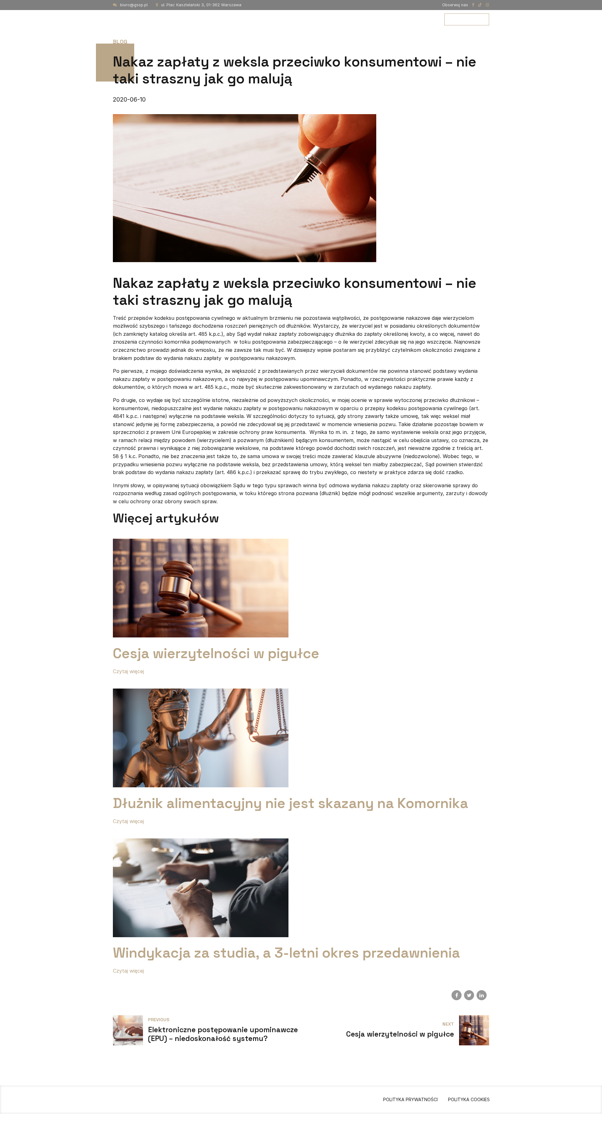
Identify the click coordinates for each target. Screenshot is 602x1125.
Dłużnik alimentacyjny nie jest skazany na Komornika (290, 803)
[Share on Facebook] (457, 995)
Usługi (347, 19)
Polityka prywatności (410, 1099)
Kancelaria (309, 19)
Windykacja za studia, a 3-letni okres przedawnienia (286, 953)
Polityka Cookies (469, 1099)
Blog (423, 19)
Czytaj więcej (128, 671)
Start (273, 19)
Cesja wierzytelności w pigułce (216, 653)
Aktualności (385, 19)
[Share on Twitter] (469, 995)
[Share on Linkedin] (482, 995)
